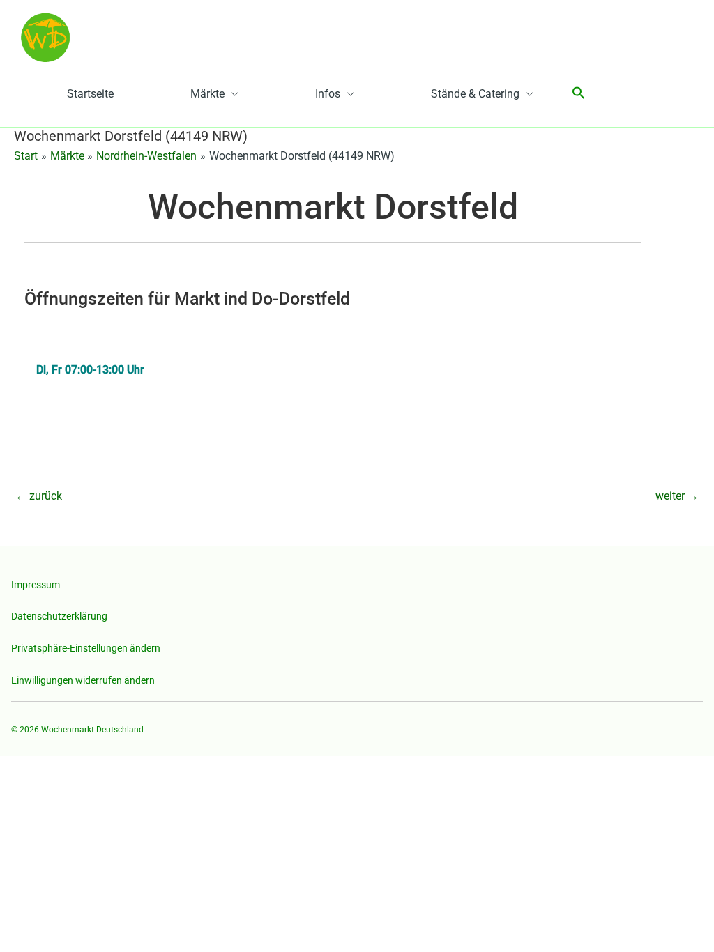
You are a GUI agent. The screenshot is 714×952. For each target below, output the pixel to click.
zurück (38, 495)
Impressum (35, 584)
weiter (677, 495)
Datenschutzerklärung (59, 616)
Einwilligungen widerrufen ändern (83, 680)
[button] (579, 94)
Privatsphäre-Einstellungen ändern (85, 648)
